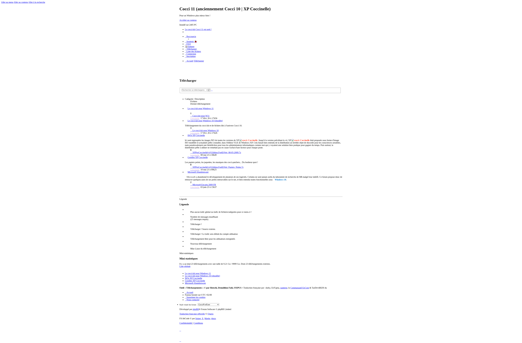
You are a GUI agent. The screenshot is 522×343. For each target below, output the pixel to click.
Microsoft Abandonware (198, 172)
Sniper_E (199, 318)
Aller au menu (7, 2)
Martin (207, 318)
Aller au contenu (21, 2)
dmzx (213, 318)
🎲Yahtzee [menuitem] (189, 46)
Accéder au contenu (188, 20)
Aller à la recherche (36, 2)
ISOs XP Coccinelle (196, 135)
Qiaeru (210, 314)
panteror (283, 288)
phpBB (196, 309)
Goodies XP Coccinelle (198, 157)
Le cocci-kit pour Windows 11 (201, 108)
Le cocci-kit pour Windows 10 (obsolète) (205, 121)
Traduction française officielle (192, 314)
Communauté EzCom (299, 288)
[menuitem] (191, 41)
